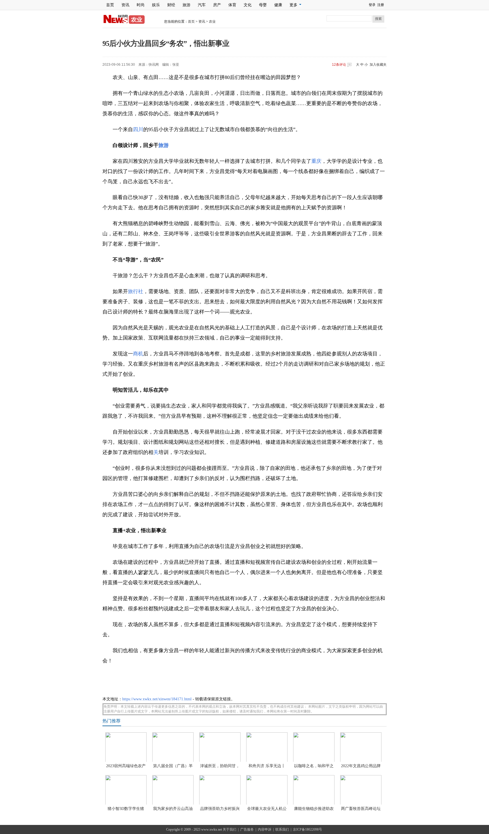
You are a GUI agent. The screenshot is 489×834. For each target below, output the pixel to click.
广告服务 (247, 829)
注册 (380, 5)
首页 (110, 5)
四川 (138, 129)
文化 (248, 5)
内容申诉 (264, 829)
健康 (278, 5)
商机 (138, 354)
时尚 (141, 5)
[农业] (115, 22)
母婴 (263, 5)
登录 (372, 5)
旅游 (186, 5)
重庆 (316, 161)
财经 (171, 5)
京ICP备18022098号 (307, 829)
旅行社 (135, 291)
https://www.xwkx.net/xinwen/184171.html (157, 699)
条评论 (339, 65)
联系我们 (282, 829)
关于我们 (229, 829)
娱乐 (156, 5)
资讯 (125, 5)
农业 (212, 22)
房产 (217, 5)
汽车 (202, 5)
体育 (232, 5)
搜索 (378, 19)
